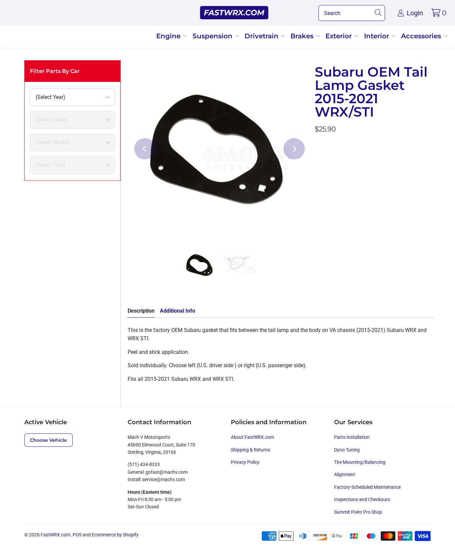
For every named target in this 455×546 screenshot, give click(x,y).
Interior (377, 36)
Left (323, 164)
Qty (319, 184)
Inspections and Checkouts (362, 499)
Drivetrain (262, 36)
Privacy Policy (245, 462)
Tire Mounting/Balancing (359, 462)
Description (141, 311)
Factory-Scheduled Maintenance (367, 487)
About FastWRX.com (252, 437)
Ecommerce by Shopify (115, 534)
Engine (169, 36)
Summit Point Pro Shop (358, 512)
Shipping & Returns (250, 449)
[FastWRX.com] (234, 13)
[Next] (294, 148)
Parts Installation (352, 437)
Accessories (422, 36)
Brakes (302, 36)
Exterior (339, 36)
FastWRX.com (55, 534)
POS (77, 534)
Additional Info (177, 311)
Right (344, 164)
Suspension (213, 36)
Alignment (344, 474)
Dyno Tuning (347, 449)
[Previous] (145, 148)
